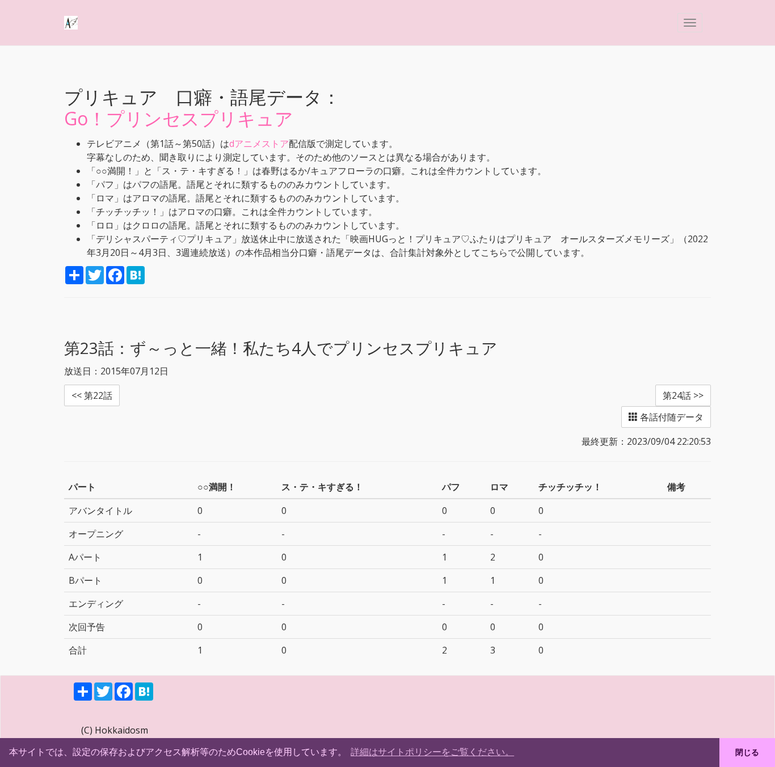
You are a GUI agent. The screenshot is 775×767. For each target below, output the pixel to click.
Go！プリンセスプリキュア (178, 118)
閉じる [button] (747, 752)
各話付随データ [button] (671, 417)
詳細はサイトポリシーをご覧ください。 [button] (432, 752)
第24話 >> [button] (683, 395)
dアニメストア (259, 143)
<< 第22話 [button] (91, 395)
